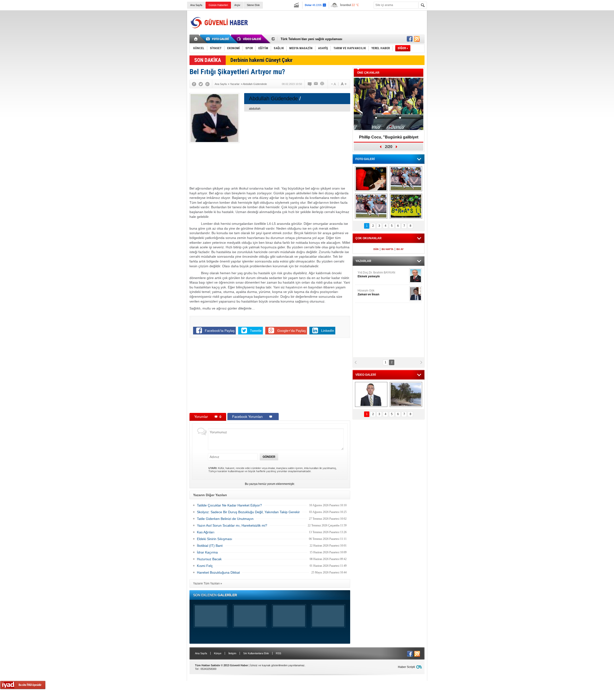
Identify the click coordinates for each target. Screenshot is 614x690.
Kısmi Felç (205, 566)
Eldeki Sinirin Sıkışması (214, 539)
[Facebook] (194, 84)
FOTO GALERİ (365, 159)
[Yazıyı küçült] (333, 84)
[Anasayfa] (196, 39)
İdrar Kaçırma (207, 552)
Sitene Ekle (253, 5)
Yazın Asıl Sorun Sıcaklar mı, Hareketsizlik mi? (232, 525)
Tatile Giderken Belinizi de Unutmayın (225, 519)
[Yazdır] (322, 84)
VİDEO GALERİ (365, 374)
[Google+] (207, 84)
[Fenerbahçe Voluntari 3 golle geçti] (406, 178)
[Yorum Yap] (310, 84)
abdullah (254, 108)
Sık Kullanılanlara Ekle (256, 653)
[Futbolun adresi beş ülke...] (406, 206)
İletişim (232, 653)
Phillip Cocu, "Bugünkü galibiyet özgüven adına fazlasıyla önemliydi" (388, 139)
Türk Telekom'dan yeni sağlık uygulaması (311, 39)
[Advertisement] (337, 22)
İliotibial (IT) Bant (210, 545)
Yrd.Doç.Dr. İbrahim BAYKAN (376, 274)
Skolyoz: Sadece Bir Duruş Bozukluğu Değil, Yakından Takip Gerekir (248, 512)
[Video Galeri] (249, 39)
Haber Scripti (406, 667)
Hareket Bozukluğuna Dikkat (218, 572)
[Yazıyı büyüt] (344, 84)
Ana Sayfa (196, 5)
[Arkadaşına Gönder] (316, 84)
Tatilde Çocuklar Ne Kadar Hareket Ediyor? (229, 505)
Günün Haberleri (218, 5)
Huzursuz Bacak (209, 559)
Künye (217, 653)
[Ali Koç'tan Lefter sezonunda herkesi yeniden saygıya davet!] (371, 394)
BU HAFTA (387, 249)
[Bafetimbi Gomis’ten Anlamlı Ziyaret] (371, 178)
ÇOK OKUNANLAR (368, 238)
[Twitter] (201, 84)
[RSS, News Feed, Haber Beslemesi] (417, 39)
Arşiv (237, 5)
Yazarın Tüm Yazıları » (207, 583)
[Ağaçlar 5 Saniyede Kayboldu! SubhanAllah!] (406, 394)
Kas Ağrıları (205, 532)
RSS (278, 653)
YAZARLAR (363, 261)
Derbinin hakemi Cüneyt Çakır (261, 60)
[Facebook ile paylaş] (410, 39)
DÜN (375, 249)
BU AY (400, 249)
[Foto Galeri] (218, 39)
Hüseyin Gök (368, 292)
